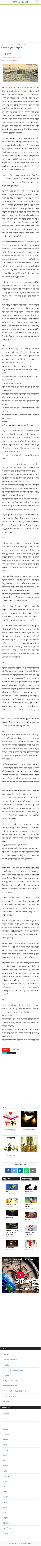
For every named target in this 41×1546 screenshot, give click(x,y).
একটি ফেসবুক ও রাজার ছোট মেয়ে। (13, 1370)
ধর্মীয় (4, 1487)
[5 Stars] (9, 47)
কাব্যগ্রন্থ (6, 1450)
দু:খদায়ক (5, 1481)
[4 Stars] (7, 47)
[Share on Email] (33, 1170)
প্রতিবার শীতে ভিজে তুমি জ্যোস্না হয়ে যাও (15, 1391)
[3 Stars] (5, 47)
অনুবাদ (5, 1419)
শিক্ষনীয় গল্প (18, 44)
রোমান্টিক (5, 1518)
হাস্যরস (5, 1533)
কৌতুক (5, 1455)
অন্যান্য (5, 1424)
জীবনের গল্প (6, 1476)
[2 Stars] (3, 47)
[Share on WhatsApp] (26, 1170)
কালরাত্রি (6, 1365)
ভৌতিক (5, 1507)
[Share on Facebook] (8, 1170)
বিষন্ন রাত (6, 1375)
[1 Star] (1, 47)
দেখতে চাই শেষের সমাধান (10, 1360)
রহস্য (4, 1513)
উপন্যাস (5, 1440)
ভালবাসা (5, 1502)
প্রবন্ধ (5, 1492)
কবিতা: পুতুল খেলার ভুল (9, 1396)
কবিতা (5, 1445)
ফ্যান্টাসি (5, 1497)
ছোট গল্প (5, 1471)
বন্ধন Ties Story (8, 1354)
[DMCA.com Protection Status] (9, 1055)
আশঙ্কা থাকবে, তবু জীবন (10, 1381)
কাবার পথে (7, 54)
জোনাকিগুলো (6, 1401)
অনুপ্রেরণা (6, 1414)
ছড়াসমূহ (5, 1466)
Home (11, 44)
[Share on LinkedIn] (20, 1170)
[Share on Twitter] (14, 1170)
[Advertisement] (20, 23)
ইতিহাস (5, 1429)
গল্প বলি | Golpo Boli (26, 1543)
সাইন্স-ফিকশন (7, 1528)
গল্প (4, 1460)
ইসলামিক (6, 1435)
